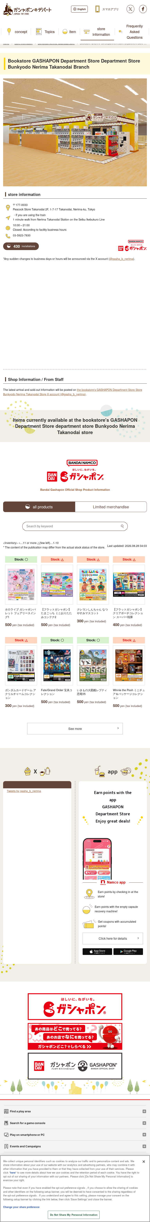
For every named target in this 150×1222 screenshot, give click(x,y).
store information (101, 31)
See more (75, 728)
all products (43, 507)
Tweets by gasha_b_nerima (24, 791)
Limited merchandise (111, 507)
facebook (143, 9)
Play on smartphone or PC (27, 1134)
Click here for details (113, 938)
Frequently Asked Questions (134, 31)
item (72, 31)
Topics (50, 31)
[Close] (143, 1161)
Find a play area (20, 1111)
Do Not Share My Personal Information (74, 1215)
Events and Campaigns (25, 1146)
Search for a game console (27, 1123)
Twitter (130, 9)
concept (21, 31)
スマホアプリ (110, 9)
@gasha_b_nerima (121, 259)
